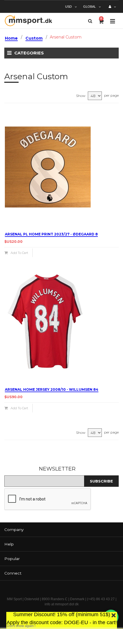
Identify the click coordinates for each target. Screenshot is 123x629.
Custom (34, 38)
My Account (112, 9)
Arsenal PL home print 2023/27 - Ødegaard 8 (51, 234)
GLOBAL (89, 6)
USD (68, 6)
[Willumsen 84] (61, 322)
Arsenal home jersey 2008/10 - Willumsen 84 (51, 389)
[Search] (90, 21)
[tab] (61, 529)
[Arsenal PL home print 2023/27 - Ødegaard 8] (61, 167)
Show (81, 95)
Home (11, 38)
